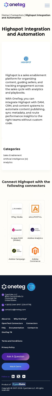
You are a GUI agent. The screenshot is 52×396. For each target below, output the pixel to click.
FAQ (4, 328)
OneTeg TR (7, 332)
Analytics (7, 162)
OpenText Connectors (12, 323)
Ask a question (15, 356)
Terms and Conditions (12, 341)
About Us (6, 319)
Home (5, 15)
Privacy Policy (8, 347)
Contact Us (32, 328)
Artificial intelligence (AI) (15, 159)
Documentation (16, 328)
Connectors (17, 15)
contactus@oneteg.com (15, 310)
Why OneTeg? (20, 319)
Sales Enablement (12, 155)
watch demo (15, 366)
